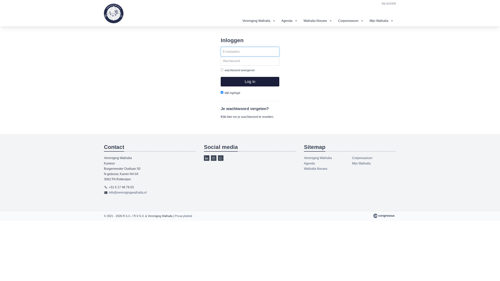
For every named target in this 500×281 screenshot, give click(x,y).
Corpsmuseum (348, 20)
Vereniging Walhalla (256, 20)
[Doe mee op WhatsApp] (220, 158)
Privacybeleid (183, 216)
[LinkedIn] (206, 158)
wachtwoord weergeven (240, 70)
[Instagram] (213, 158)
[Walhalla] (113, 13)
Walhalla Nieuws (315, 20)
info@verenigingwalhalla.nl (128, 192)
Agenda (286, 20)
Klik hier (226, 116)
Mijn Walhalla (379, 20)
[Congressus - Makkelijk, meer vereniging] (384, 216)
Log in (250, 81)
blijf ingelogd (232, 92)
